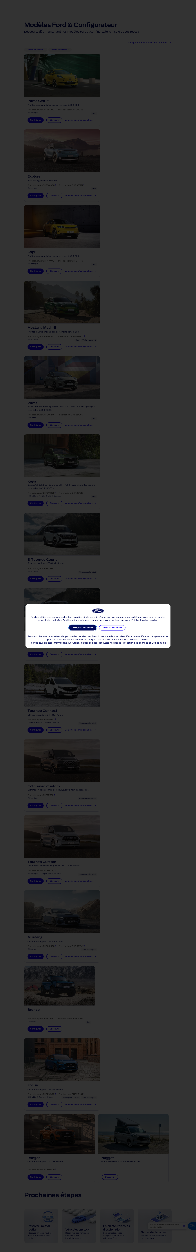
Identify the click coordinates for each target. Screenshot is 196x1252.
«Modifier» (126, 636)
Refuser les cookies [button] (112, 628)
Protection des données (135, 643)
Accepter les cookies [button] (82, 628)
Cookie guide (159, 643)
